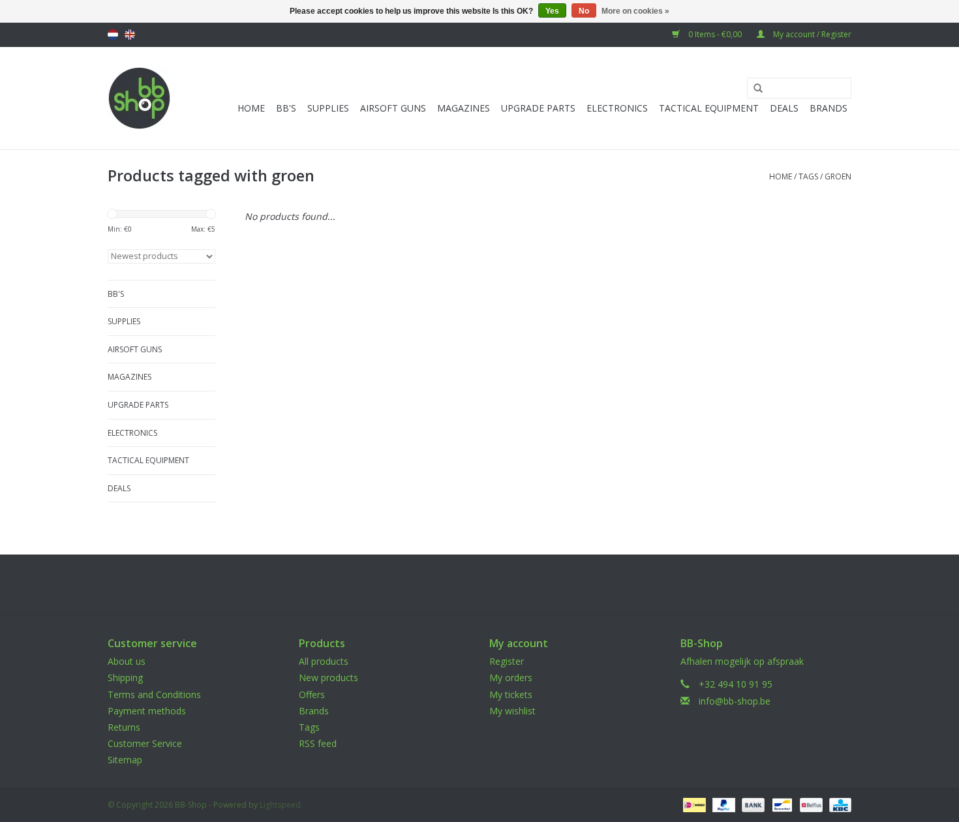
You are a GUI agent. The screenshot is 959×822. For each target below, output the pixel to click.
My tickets (510, 694)
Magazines (463, 108)
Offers (312, 694)
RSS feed (318, 743)
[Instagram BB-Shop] (491, 584)
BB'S (286, 108)
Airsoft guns (393, 108)
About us (126, 661)
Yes (552, 11)
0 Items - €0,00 (715, 34)
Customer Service (145, 743)
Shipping (125, 677)
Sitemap (125, 760)
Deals (784, 108)
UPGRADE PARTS (538, 108)
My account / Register (811, 34)
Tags (808, 176)
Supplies (328, 108)
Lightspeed (280, 804)
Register (506, 661)
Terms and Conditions (154, 694)
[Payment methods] (692, 804)
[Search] (753, 89)
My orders (510, 677)
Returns (124, 727)
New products (328, 677)
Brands (828, 108)
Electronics (617, 108)
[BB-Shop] (139, 98)
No (584, 11)
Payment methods (147, 711)
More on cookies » (635, 11)
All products (323, 661)
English (130, 34)
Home (251, 108)
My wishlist (512, 711)
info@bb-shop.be (734, 701)
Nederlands (113, 34)
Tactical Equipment (709, 108)
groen (838, 176)
